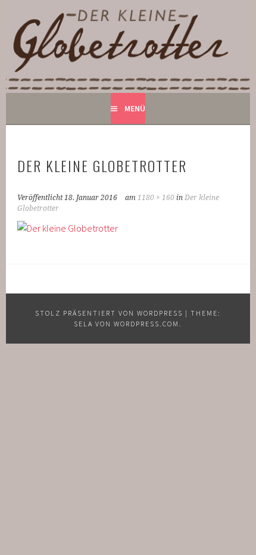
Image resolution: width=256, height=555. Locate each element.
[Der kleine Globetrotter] (67, 228)
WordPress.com (146, 323)
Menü (134, 108)
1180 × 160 (156, 198)
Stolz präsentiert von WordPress (109, 312)
